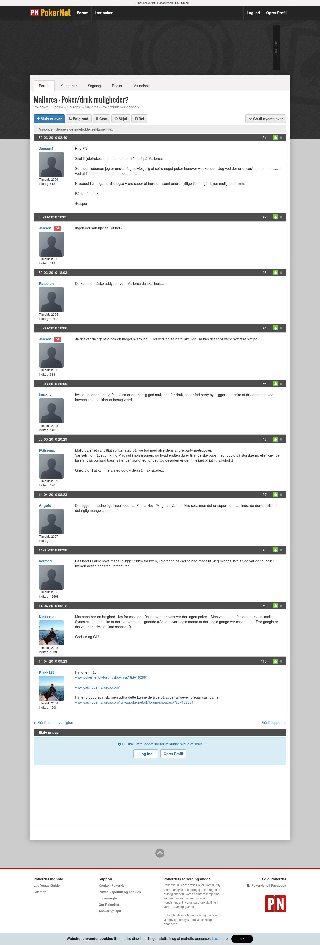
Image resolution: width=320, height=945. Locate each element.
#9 (265, 605)
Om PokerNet (109, 904)
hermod (45, 560)
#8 (265, 549)
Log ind (253, 12)
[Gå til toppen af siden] (160, 855)
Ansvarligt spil (110, 910)
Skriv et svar (51, 118)
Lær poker (104, 12)
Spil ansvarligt (146, 3)
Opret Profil (276, 12)
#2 (265, 216)
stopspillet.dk (165, 3)
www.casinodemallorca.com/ (97, 687)
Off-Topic (74, 106)
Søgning (94, 85)
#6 (265, 439)
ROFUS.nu (182, 3)
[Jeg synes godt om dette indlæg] (275, 137)
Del (141, 118)
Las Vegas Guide (47, 885)
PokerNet (52, 13)
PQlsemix (47, 450)
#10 (264, 661)
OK (242, 938)
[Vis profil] (51, 164)
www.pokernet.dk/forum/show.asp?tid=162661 (111, 677)
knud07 (45, 394)
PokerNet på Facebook (268, 885)
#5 (265, 383)
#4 (265, 327)
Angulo (45, 505)
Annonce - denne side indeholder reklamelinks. (76, 129)
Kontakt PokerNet (112, 885)
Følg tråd (80, 118)
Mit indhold (142, 85)
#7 (265, 494)
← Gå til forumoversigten (53, 722)
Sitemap (40, 891)
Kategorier (68, 85)
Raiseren (46, 283)
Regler (117, 85)
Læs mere (220, 938)
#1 (265, 137)
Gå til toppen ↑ (274, 722)
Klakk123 (46, 616)
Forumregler (108, 898)
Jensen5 (46, 148)
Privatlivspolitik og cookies (120, 891)
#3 (265, 272)
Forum (82, 12)
